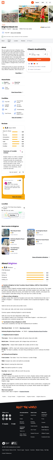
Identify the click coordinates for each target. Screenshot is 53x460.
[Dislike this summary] (23, 172)
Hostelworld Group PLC (44, 415)
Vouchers (32, 450)
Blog (32, 418)
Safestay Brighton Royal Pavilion (38, 331)
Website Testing (39, 450)
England (9, 29)
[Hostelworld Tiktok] (10, 419)
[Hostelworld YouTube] (3, 419)
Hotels (21, 418)
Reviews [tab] (23, 40)
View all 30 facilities (16, 32)
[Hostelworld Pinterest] (7, 419)
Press (43, 418)
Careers (43, 422)
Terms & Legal (20, 450)
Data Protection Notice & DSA (9, 450)
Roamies (33, 437)
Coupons (27, 450)
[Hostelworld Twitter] (7, 415)
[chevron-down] (15, 268)
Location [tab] (16, 40)
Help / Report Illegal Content (23, 434)
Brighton (4, 29)
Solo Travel (33, 429)
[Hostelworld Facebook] (3, 415)
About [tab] (3, 40)
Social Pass (33, 415)
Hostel (3, 24)
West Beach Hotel (25, 328)
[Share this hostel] (50, 22)
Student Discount (35, 433)
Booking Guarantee (33, 422)
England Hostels (24, 391)
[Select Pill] (32, 2)
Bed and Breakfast (22, 422)
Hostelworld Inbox (46, 437)
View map (15, 29)
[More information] (22, 152)
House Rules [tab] (9, 40)
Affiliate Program (45, 433)
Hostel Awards (34, 426)
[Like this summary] (19, 172)
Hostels (21, 415)
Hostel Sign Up (45, 429)
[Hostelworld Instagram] (10, 415)
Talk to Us (22, 431)
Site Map (46, 450)
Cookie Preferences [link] (6, 453)
